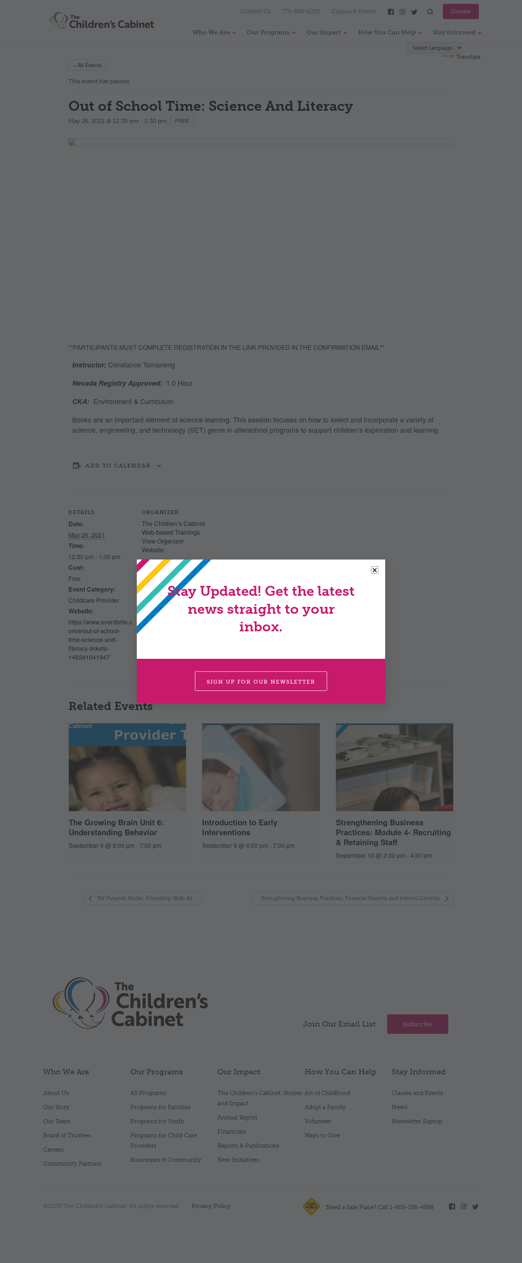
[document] (261, 631)
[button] (375, 570)
